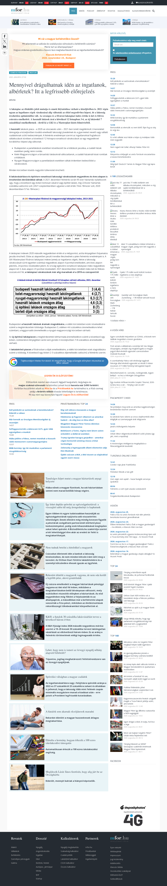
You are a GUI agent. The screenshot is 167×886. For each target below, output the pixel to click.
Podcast (90, 11)
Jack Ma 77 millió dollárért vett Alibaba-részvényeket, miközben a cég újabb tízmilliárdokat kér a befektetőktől (139, 186)
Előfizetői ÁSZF (116, 875)
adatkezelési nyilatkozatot (128, 53)
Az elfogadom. (132, 52)
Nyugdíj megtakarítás (70, 847)
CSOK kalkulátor (67, 863)
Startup (39, 878)
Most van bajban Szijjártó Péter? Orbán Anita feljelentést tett (137, 734)
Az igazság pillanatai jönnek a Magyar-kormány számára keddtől (138, 654)
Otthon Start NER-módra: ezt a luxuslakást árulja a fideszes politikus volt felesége (139, 598)
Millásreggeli (90, 855)
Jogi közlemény (116, 859)
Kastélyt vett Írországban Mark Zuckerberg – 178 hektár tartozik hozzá (138, 296)
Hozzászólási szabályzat (120, 871)
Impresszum (115, 855)
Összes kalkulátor (68, 867)
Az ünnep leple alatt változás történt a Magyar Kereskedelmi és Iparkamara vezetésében (140, 667)
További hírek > (118, 320)
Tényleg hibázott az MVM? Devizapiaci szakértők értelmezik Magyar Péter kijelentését (137, 746)
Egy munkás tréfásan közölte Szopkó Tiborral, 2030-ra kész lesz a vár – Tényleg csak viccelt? (132, 383)
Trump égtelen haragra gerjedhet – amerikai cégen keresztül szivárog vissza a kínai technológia (82, 440)
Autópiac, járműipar (44, 867)
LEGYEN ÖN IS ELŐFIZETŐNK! (58, 375)
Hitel (38, 859)
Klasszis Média (116, 867)
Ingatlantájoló (91, 859)
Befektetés (15, 855)
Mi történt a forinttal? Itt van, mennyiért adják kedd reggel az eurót (139, 677)
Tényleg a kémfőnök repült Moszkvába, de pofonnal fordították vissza (139, 575)
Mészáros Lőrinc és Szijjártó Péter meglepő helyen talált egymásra (138, 643)
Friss (73, 11)
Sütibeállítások (116, 879)
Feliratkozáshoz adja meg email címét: (130, 40)
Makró (14, 847)
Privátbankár (90, 851)
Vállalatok (15, 851)
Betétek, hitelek (42, 863)
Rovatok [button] (111, 11)
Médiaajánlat (115, 851)
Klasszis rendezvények (141, 11)
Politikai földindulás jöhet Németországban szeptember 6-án (138, 688)
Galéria (14, 863)
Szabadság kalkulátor (70, 851)
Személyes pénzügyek (18, 73)
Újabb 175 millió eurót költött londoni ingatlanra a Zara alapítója (135, 273)
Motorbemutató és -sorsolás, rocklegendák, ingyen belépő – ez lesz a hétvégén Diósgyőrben (132, 374)
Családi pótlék (66, 855)
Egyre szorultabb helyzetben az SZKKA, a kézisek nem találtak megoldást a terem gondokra (133, 337)
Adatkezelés (115, 863)
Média (38, 871)
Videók (81, 11)
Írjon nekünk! (115, 847)
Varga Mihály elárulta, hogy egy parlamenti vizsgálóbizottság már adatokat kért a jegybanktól (138, 621)
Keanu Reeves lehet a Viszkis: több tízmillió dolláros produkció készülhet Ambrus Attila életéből (138, 213)
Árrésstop (101, 11)
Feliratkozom (120, 59)
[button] (132, 2)
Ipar (37, 874)
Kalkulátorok (124, 11)
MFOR (19, 11)
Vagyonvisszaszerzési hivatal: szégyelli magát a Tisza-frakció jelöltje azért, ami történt (140, 701)
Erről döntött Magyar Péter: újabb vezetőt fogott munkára (138, 585)
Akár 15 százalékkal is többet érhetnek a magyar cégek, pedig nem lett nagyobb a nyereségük (138, 247)
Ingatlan (33, 73)
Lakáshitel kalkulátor (69, 859)
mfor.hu (88, 847)
